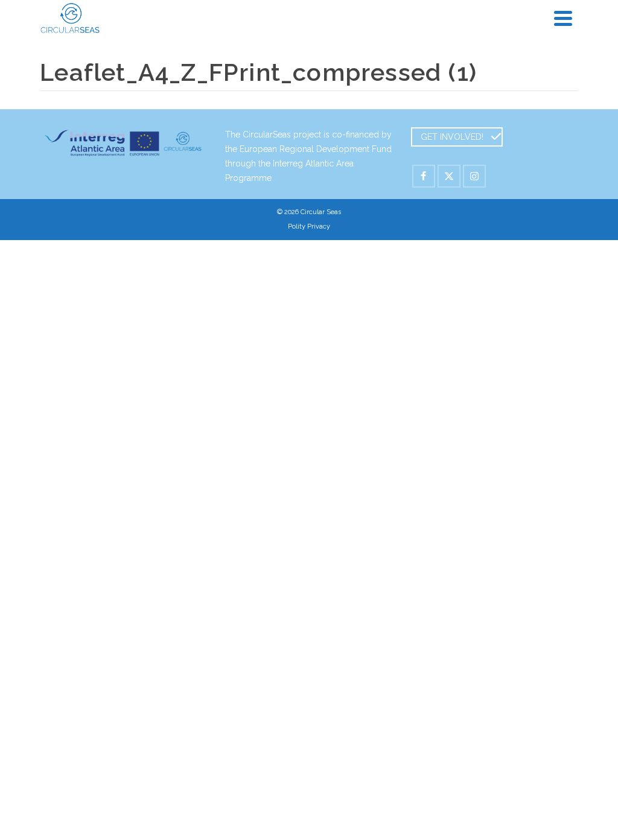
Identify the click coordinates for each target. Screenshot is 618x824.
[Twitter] (449, 176)
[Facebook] (423, 176)
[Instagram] (474, 176)
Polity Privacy (309, 226)
